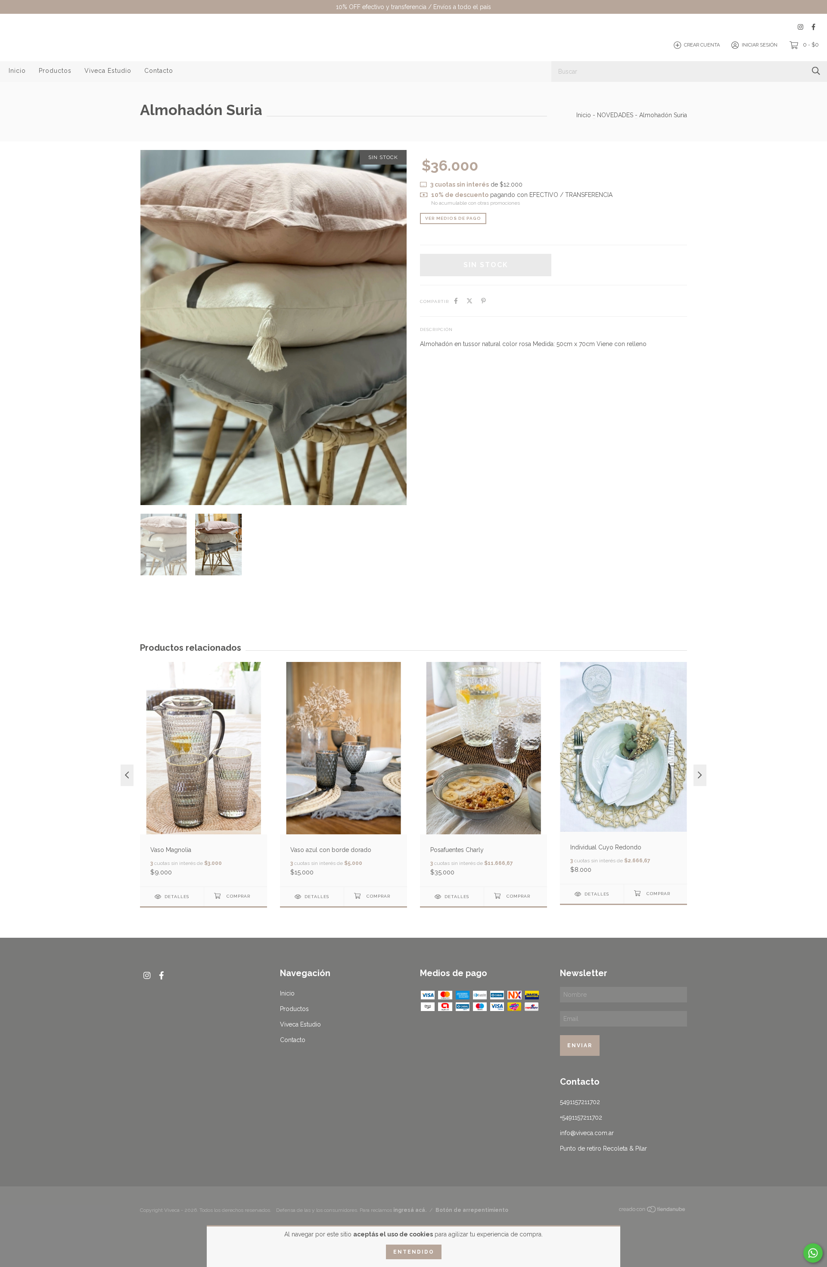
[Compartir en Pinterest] (483, 301)
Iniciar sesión (759, 45)
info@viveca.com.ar (587, 1133)
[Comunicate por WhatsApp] (813, 1253)
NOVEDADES (615, 115)
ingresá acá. (409, 1210)
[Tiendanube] (652, 1211)
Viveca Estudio (107, 70)
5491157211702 (580, 1101)
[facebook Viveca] (813, 27)
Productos (55, 70)
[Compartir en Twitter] (469, 301)
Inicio (17, 70)
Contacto (158, 70)
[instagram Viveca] (800, 27)
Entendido (413, 1252)
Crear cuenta (702, 45)
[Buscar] (816, 70)
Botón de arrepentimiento (471, 1210)
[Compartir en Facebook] (456, 301)
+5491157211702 (581, 1117)
